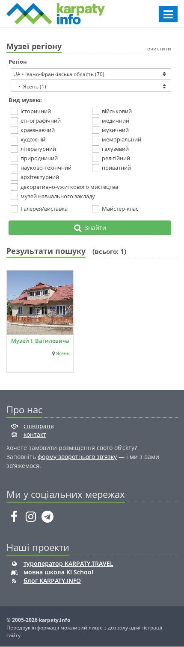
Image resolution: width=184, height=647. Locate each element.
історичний (36, 111)
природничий (39, 158)
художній (33, 139)
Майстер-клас (120, 208)
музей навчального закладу (58, 196)
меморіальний (121, 139)
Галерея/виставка (44, 208)
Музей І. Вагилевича (40, 340)
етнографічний (41, 120)
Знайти (93, 228)
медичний (115, 120)
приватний (116, 167)
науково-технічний (46, 167)
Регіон (18, 61)
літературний (38, 149)
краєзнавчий (38, 130)
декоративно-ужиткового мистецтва (69, 187)
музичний (115, 130)
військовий (117, 111)
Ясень (63, 353)
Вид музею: (25, 100)
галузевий (115, 149)
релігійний (116, 158)
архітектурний (40, 177)
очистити (159, 48)
